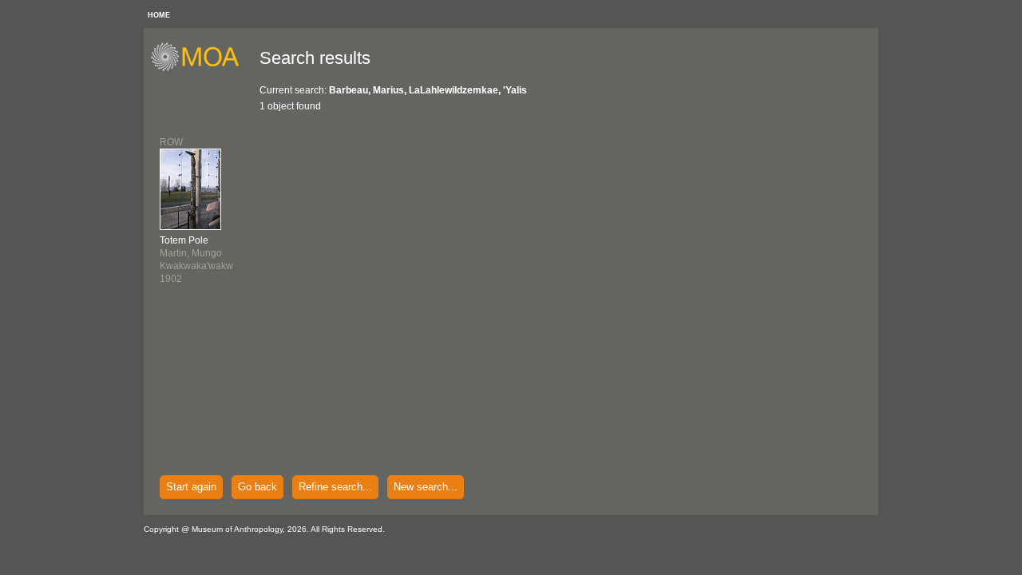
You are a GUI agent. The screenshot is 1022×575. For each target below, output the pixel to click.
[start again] (201, 68)
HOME (159, 15)
